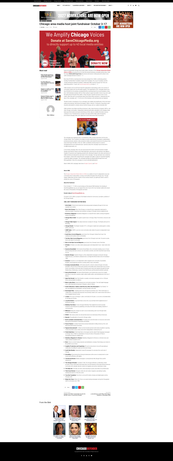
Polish (96, 163)
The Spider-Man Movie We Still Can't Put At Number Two (90, 437)
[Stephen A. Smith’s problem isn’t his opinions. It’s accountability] (57, 90)
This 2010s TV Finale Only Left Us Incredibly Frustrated (59, 437)
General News (49, 20)
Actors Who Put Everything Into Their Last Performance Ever (91, 419)
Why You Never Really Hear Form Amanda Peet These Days (75, 437)
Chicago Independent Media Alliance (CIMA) (76, 174)
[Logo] (86, 448)
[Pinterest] (106, 27)
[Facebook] (128, 5)
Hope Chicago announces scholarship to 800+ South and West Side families (47, 76)
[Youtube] (136, 5)
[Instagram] (131, 5)
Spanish (90, 163)
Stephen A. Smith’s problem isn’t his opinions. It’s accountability (47, 90)
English (86, 163)
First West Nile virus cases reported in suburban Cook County (47, 83)
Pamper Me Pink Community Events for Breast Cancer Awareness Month (74, 394)
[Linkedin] (133, 5)
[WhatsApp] (109, 27)
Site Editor (43, 27)
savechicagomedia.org (85, 84)
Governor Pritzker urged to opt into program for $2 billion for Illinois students (47, 97)
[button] (138, 5)
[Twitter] (103, 27)
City (40, 20)
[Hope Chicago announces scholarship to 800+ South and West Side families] (57, 76)
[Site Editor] (51, 109)
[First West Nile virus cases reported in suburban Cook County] (57, 83)
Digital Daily (44, 20)
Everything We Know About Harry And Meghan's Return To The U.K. (59, 420)
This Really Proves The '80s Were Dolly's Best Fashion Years (75, 419)
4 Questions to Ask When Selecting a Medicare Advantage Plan (101, 394)
